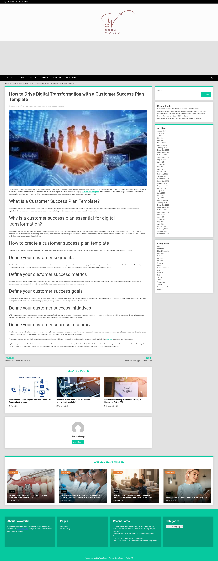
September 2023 (163, 212)
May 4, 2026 (14, 406)
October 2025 (162, 155)
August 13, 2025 (63, 406)
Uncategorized (162, 287)
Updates (160, 289)
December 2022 (163, 234)
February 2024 (162, 200)
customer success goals (49, 106)
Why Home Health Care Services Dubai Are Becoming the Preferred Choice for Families (133, 496)
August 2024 (161, 188)
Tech (35, 106)
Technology (161, 282)
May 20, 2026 (67, 500)
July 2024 (160, 191)
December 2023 (163, 205)
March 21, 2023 (27, 106)
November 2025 (163, 152)
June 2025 (161, 164)
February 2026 (162, 145)
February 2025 (162, 174)
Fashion (44, 78)
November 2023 (163, 207)
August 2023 (161, 214)
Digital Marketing (163, 251)
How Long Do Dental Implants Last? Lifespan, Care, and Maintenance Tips (28, 496)
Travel (22, 78)
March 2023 (161, 226)
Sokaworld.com (22, 529)
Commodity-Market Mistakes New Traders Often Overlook (178, 109)
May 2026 (160, 138)
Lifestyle (57, 78)
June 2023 (161, 219)
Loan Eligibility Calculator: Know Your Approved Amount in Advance (181, 113)
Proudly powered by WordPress (96, 558)
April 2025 (161, 169)
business (109, 339)
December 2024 (163, 179)
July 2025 (160, 162)
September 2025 (163, 157)
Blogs (159, 246)
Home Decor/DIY (163, 268)
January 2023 (162, 231)
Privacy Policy (65, 529)
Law (158, 270)
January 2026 (162, 148)
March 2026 (161, 143)
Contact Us (71, 78)
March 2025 (161, 171)
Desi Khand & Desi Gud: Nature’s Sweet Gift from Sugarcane (179, 118)
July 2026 (160, 133)
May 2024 (160, 195)
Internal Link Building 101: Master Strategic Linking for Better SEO (122, 401)
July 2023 (160, 217)
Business (11, 78)
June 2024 (161, 193)
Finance (160, 261)
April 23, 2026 (171, 500)
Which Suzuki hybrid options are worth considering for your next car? (182, 111)
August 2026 (161, 131)
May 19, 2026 (119, 500)
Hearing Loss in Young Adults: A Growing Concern (187, 497)
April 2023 (161, 224)
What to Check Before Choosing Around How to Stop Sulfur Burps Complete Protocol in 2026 (81, 496)
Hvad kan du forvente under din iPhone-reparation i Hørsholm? (74, 401)
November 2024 (163, 181)
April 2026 (161, 140)
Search (159, 90)
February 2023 (162, 229)
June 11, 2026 (14, 500)
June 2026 (161, 136)
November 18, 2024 (111, 406)
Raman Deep (14, 106)
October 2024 (162, 183)
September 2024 (163, 186)
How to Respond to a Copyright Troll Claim (172, 116)
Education (160, 253)
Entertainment (162, 256)
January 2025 (162, 176)
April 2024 (161, 198)
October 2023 (162, 210)
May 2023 (160, 222)
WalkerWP (129, 558)
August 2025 (161, 159)
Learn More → (78, 442)
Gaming (160, 263)
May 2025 (160, 167)
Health (33, 78)
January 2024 (162, 202)
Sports (159, 277)
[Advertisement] (109, 58)
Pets (158, 275)
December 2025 (163, 150)
